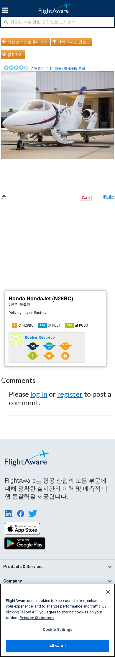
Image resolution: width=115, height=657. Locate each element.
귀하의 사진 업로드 (74, 41)
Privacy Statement (36, 617)
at (77, 325)
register (70, 394)
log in (38, 394)
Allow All (57, 646)
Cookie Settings (57, 629)
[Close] (107, 591)
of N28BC (24, 325)
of (50, 325)
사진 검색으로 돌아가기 (27, 41)
